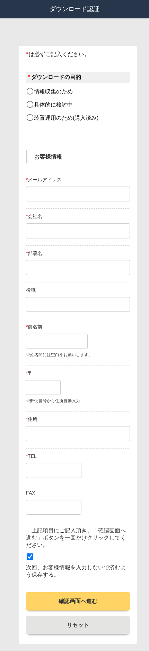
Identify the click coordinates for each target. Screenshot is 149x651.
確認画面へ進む (78, 601)
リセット (78, 625)
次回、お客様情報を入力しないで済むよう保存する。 (76, 571)
